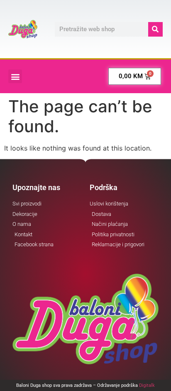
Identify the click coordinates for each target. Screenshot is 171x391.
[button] (15, 76)
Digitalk (147, 385)
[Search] (155, 29)
